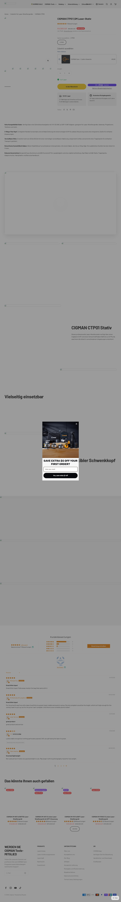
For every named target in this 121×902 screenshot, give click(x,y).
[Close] (76, 424)
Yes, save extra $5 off (60, 475)
